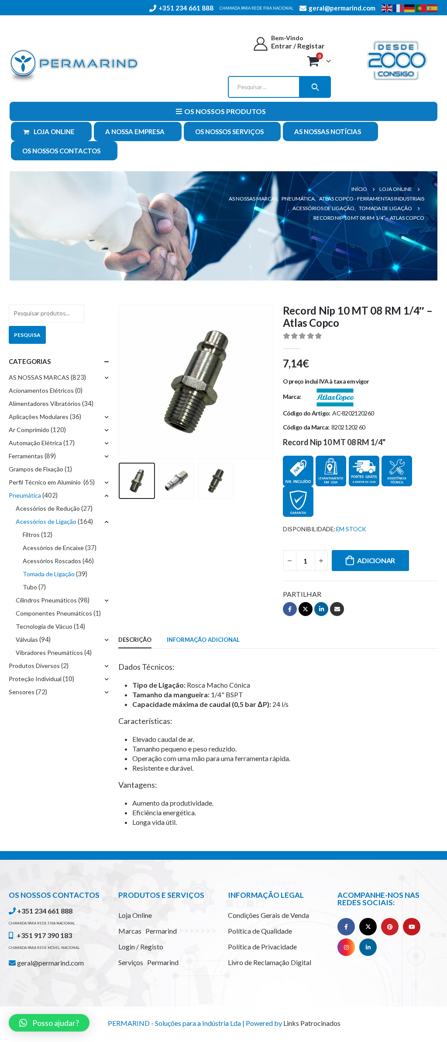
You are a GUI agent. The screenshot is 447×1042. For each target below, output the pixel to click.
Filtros (31, 534)
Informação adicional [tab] (203, 639)
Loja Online (54, 131)
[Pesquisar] (314, 87)
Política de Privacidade (262, 946)
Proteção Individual (35, 678)
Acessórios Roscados (52, 560)
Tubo (30, 587)
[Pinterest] (390, 926)
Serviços (148, 962)
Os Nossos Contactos (61, 151)
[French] (398, 7)
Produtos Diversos (34, 665)
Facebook (290, 609)
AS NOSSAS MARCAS (39, 377)
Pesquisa (27, 335)
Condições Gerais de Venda (268, 915)
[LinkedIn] (368, 947)
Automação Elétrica (35, 443)
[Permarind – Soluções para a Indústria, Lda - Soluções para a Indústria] (74, 66)
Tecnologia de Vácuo (44, 626)
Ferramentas (26, 456)
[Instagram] (346, 947)
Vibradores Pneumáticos (49, 652)
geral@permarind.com (50, 963)
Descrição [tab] (134, 639)
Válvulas (27, 639)
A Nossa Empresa (135, 131)
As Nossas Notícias (327, 131)
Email (337, 609)
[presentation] (120, 381)
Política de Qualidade (260, 931)
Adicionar (376, 560)
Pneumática (25, 495)
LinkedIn (321, 609)
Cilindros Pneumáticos (46, 600)
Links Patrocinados (311, 1023)
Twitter (306, 609)
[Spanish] (432, 7)
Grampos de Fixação (36, 469)
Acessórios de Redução (48, 508)
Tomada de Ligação (49, 574)
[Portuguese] (421, 7)
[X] (368, 926)
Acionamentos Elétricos (41, 390)
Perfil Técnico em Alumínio (45, 482)
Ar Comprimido (29, 429)
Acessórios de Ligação (46, 521)
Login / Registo (140, 946)
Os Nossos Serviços (229, 131)
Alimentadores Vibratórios (45, 403)
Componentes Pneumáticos (54, 613)
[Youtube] (411, 926)
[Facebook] (346, 926)
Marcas (147, 931)
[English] (387, 7)
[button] (49, 1023)
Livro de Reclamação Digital (269, 962)
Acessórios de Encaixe (53, 547)
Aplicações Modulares (39, 416)
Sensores (21, 692)
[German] (410, 7)
